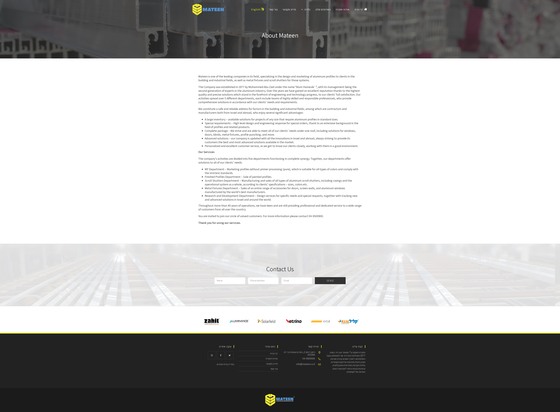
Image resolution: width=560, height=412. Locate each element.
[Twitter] (230, 355)
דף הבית (274, 353)
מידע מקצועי (272, 363)
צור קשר (274, 368)
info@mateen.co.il (305, 364)
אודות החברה (272, 358)
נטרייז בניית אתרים (225, 364)
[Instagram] (212, 355)
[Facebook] (221, 355)
